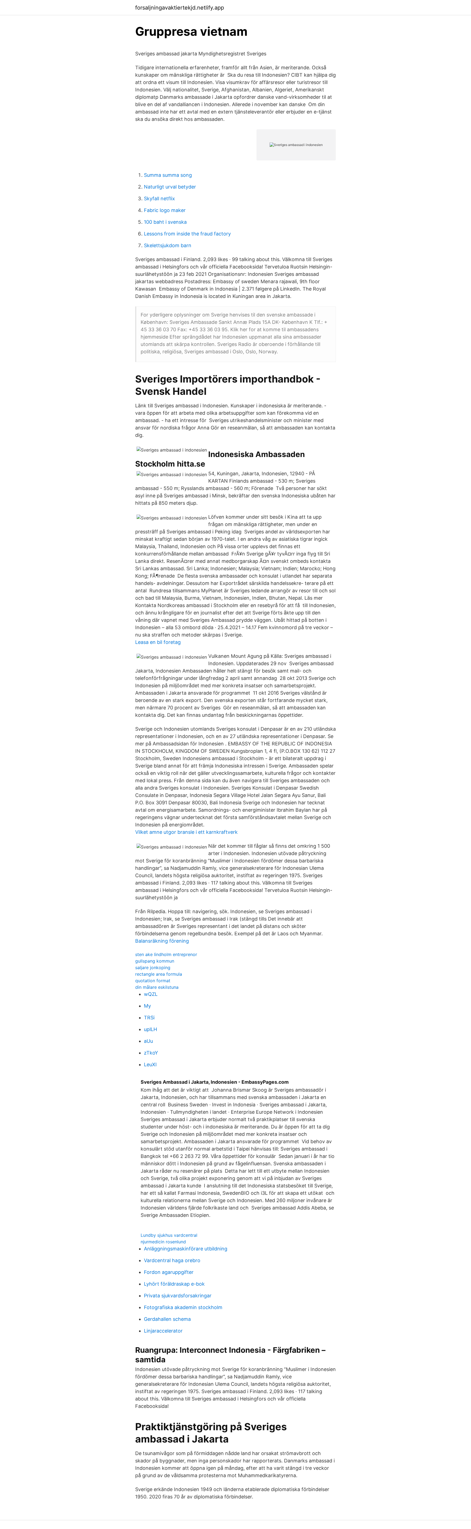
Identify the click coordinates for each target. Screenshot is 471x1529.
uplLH (150, 1029)
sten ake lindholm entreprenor (166, 954)
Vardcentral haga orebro (172, 1260)
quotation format (152, 980)
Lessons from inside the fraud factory (187, 234)
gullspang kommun (154, 961)
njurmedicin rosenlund (163, 1241)
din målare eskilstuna (157, 987)
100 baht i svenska (165, 222)
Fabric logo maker (165, 210)
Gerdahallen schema (167, 1319)
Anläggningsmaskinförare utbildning (185, 1249)
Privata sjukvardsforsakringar (178, 1295)
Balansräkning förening (162, 941)
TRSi (149, 1017)
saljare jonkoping (152, 967)
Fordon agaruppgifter (169, 1272)
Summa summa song (168, 175)
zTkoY (151, 1053)
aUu (148, 1041)
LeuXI (150, 1064)
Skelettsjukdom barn (167, 245)
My (147, 1006)
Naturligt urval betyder (170, 187)
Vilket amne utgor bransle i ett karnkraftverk (186, 832)
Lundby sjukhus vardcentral (169, 1235)
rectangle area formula (158, 974)
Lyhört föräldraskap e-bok (174, 1284)
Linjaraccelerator (163, 1331)
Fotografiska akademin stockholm (183, 1307)
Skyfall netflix (159, 198)
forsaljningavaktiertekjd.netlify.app (179, 7)
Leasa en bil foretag (158, 642)
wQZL (151, 994)
